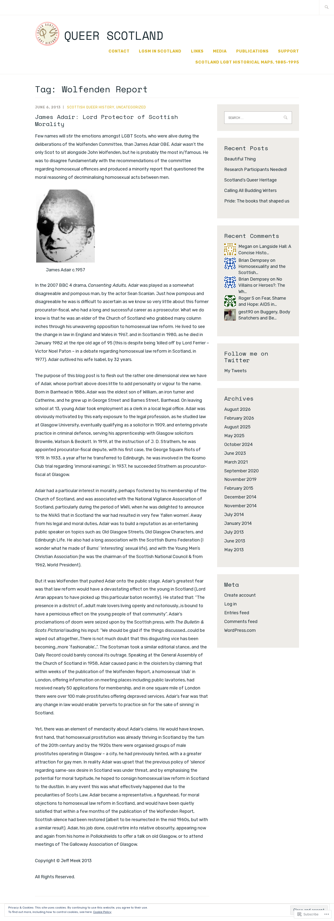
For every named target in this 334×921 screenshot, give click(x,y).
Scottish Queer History (90, 107)
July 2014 (234, 514)
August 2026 (237, 409)
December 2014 (240, 497)
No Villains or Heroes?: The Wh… (261, 285)
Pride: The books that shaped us (256, 201)
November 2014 (240, 505)
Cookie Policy (102, 912)
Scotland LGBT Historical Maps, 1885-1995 (247, 62)
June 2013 (234, 541)
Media (220, 51)
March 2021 (236, 462)
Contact (119, 51)
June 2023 (235, 453)
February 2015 (238, 488)
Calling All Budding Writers (250, 190)
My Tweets (235, 370)
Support (288, 51)
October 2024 (238, 444)
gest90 (245, 312)
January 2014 (238, 523)
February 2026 (239, 418)
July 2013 (234, 532)
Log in (230, 604)
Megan (245, 246)
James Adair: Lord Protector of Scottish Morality (106, 120)
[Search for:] (326, 7)
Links (197, 51)
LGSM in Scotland (160, 51)
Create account (240, 595)
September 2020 (241, 471)
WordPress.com (240, 630)
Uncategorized (131, 107)
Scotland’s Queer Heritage (250, 180)
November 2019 (240, 479)
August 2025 (237, 427)
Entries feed (236, 612)
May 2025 (234, 435)
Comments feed (240, 621)
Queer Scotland (113, 35)
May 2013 (234, 549)
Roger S (246, 298)
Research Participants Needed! (255, 169)
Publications (252, 51)
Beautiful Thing (240, 159)
